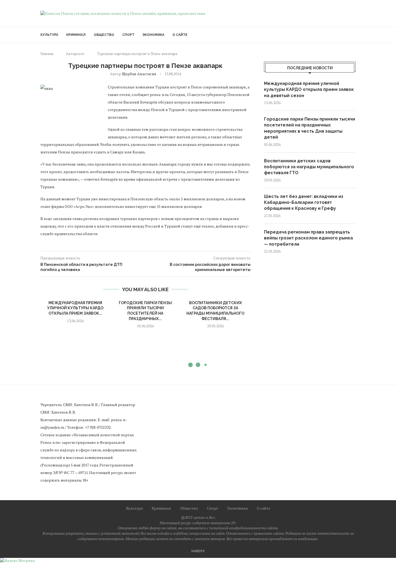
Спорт (128, 35)
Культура (49, 35)
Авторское (75, 53)
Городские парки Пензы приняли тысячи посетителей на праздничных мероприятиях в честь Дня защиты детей (309, 128)
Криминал (76, 35)
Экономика (153, 35)
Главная (46, 53)
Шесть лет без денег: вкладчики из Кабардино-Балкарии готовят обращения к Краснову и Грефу (303, 202)
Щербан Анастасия (139, 73)
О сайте (179, 35)
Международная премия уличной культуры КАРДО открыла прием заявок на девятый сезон (309, 89)
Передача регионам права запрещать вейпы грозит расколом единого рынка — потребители (308, 238)
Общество (104, 35)
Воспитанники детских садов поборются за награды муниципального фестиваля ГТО (309, 167)
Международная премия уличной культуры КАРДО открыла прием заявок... (75, 308)
